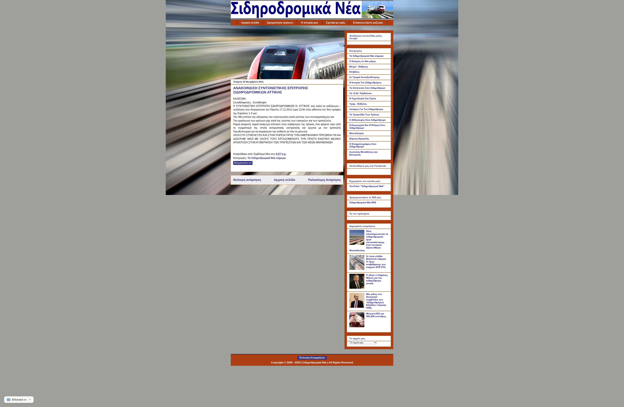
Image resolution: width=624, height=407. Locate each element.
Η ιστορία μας (309, 22)
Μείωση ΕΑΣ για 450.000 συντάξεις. (376, 315)
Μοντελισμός (356, 133)
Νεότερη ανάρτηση (247, 179)
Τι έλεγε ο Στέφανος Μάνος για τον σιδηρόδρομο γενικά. (377, 279)
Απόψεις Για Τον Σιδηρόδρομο (366, 109)
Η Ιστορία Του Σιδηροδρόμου (365, 82)
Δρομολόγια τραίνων (280, 22)
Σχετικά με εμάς (335, 22)
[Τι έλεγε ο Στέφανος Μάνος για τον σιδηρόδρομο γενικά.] (357, 288)
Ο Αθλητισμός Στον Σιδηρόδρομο (367, 120)
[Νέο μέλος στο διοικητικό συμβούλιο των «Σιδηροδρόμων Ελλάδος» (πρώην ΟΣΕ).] (357, 307)
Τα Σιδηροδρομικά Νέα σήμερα (266, 158)
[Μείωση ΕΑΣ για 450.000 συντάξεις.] (357, 326)
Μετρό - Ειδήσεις (358, 66)
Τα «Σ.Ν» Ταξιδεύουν (360, 93)
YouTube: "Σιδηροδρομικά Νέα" (366, 186)
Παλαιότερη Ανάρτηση (324, 179)
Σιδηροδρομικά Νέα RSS (362, 202)
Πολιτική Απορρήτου (312, 357)
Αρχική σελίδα (250, 22)
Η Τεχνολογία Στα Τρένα (362, 98)
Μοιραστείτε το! (243, 163)
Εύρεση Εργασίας (359, 138)
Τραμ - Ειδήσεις (358, 104)
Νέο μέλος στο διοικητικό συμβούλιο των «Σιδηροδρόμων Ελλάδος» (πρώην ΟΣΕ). (376, 301)
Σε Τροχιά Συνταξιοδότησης (364, 77)
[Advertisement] (287, 53)
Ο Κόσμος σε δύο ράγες (362, 61)
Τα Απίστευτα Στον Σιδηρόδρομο (367, 88)
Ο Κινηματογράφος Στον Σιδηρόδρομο (362, 145)
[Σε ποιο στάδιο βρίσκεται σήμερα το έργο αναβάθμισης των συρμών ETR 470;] (357, 269)
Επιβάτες (354, 72)
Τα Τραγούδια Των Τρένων (364, 114)
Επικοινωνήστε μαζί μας (368, 22)
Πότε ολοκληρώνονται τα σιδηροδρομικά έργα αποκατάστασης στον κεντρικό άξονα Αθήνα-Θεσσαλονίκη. (368, 241)
